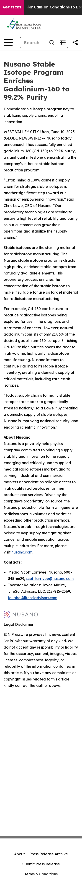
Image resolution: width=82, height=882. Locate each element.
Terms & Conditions (41, 874)
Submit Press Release (41, 864)
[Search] (51, 42)
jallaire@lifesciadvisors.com (32, 597)
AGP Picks (12, 7)
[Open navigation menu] (8, 42)
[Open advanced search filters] (62, 42)
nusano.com (21, 552)
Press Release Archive (48, 854)
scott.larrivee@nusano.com (50, 578)
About (19, 854)
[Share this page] (75, 42)
